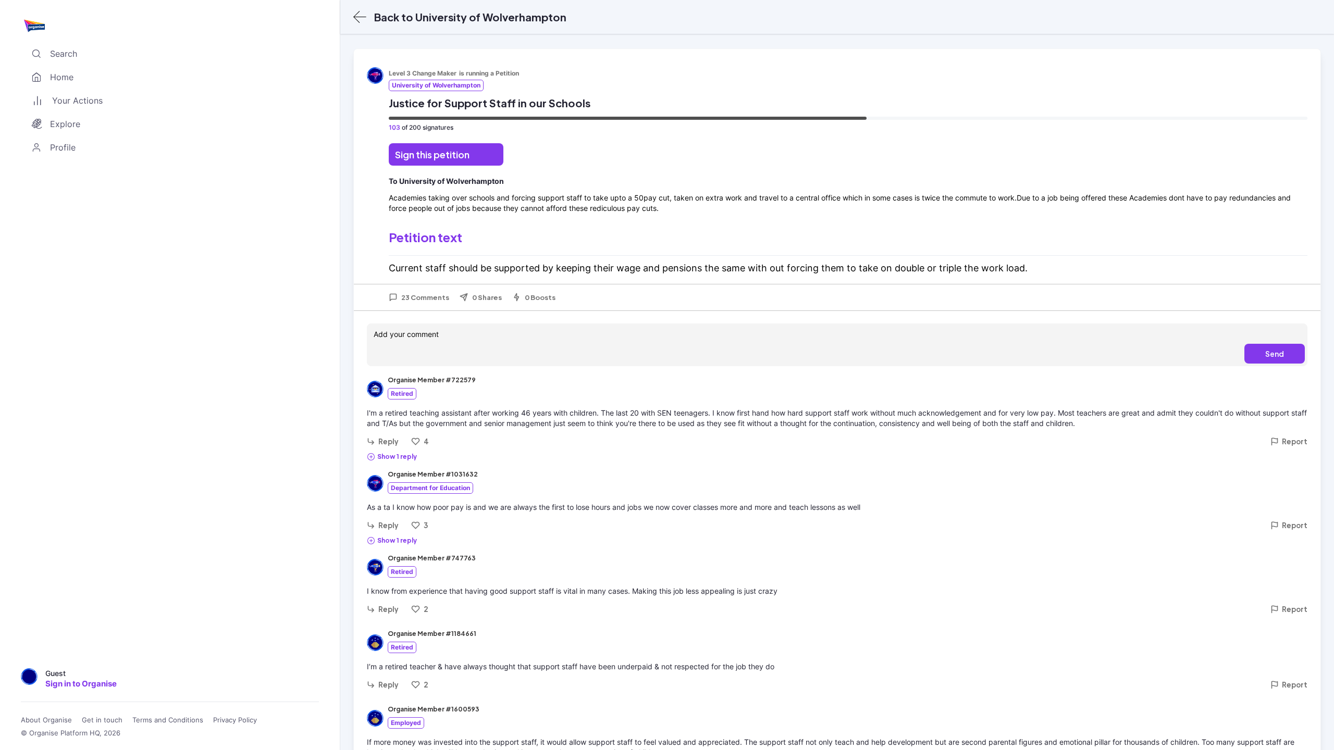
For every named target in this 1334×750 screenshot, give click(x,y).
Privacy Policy (235, 720)
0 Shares (487, 297)
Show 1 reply (397, 456)
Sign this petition (432, 154)
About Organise (46, 720)
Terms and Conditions (167, 720)
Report (1294, 441)
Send (1274, 353)
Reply (388, 441)
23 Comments (425, 297)
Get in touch (102, 720)
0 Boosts (540, 297)
